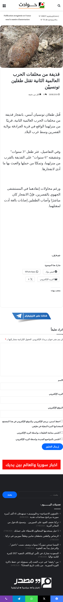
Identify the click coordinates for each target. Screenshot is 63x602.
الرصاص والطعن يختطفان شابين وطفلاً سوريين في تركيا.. (31, 536)
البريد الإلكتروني (56, 394)
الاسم (60, 380)
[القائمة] (4, 6)
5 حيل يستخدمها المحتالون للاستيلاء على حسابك (36, 531)
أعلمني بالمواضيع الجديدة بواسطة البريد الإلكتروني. (37, 439)
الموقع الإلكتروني (55, 407)
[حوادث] (31, 5)
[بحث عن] (59, 6)
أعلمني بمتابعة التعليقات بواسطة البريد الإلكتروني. (38, 433)
